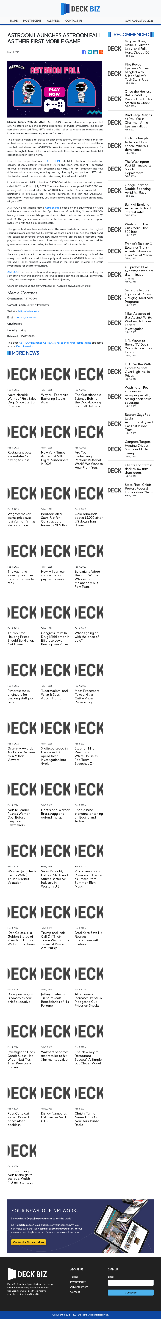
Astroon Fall (52, 207)
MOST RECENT (32, 20)
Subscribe (131, 1292)
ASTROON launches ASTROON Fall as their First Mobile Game (55, 342)
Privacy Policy (78, 1281)
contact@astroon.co (26, 317)
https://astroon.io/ (28, 311)
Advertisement (79, 1286)
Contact (75, 1291)
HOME (14, 20)
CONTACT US (73, 20)
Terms (74, 1276)
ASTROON (53, 161)
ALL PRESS (53, 20)
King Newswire (24, 346)
